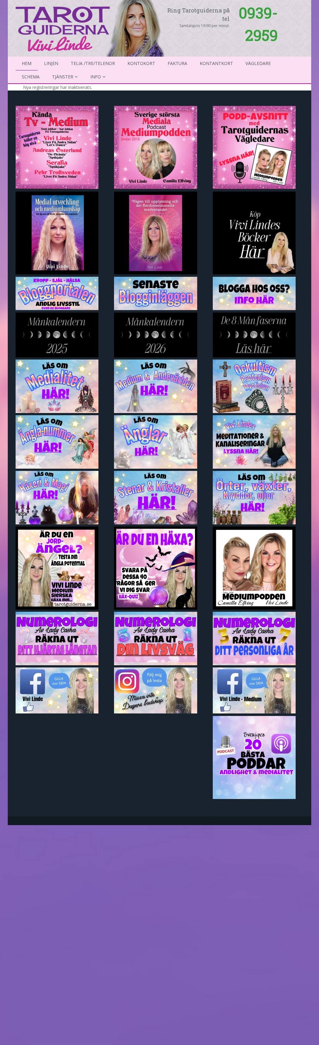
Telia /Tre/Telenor (93, 63)
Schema (31, 77)
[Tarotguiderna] (91, 27)
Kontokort (141, 63)
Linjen (51, 63)
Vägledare (258, 63)
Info (95, 77)
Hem (26, 63)
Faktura (177, 63)
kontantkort (216, 63)
